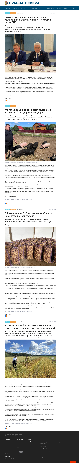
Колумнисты (31, 441)
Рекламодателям (9, 447)
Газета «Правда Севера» (10, 451)
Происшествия (36, 8)
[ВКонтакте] (5, 100)
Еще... (65, 8)
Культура (55, 8)
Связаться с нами (8, 454)
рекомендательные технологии (62, 457)
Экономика (21, 8)
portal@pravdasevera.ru (51, 451)
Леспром (28, 8)
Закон (43, 8)
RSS (17, 447)
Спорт (61, 8)
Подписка (7, 453)
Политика (14, 8)
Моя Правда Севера (33, 443)
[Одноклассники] (6, 100)
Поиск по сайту (8, 456)
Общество (7, 8)
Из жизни (49, 8)
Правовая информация (10, 458)
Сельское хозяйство (20, 13)
